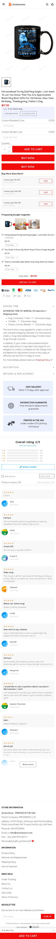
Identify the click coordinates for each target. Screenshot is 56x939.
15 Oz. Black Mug (15, 109)
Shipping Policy (9, 862)
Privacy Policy (8, 853)
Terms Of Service (10, 897)
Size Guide (6, 892)
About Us (6, 884)
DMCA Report (21, 927)
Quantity (6, 143)
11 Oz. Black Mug (11, 113)
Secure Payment (9, 866)
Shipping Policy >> (43, 360)
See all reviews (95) (28, 445)
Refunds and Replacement (14, 857)
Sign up (48, 916)
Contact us (7, 888)
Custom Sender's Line (12, 132)
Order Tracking (9, 879)
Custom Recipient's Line (13, 120)
